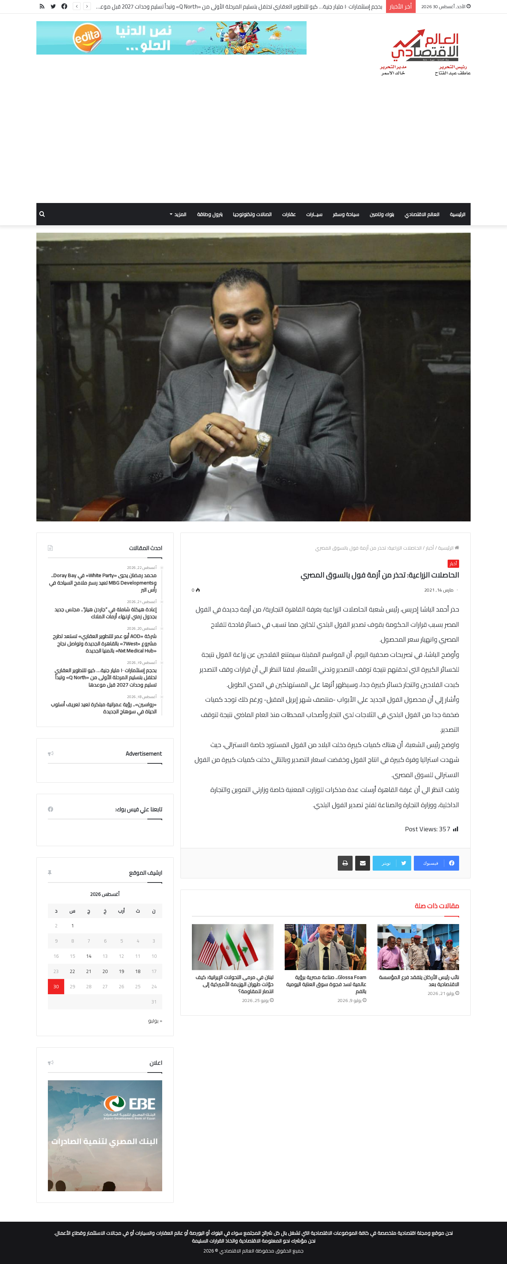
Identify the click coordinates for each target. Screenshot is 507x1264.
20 (105, 971)
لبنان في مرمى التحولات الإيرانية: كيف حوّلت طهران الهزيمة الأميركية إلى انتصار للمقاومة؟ (235, 984)
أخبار (430, 547)
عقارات (289, 214)
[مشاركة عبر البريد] (362, 863)
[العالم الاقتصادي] (425, 53)
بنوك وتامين (382, 214)
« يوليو (155, 1020)
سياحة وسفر (346, 214)
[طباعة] (345, 863)
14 (88, 956)
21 (88, 971)
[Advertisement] (253, 147)
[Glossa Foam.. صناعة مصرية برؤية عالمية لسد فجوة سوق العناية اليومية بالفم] (325, 947)
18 (137, 971)
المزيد (180, 214)
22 (72, 971)
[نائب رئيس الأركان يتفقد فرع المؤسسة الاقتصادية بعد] (418, 947)
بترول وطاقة (210, 214)
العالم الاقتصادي (422, 214)
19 (121, 971)
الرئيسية (457, 214)
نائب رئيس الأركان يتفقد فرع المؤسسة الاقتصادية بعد (419, 980)
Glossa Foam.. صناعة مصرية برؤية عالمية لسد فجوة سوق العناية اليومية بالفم (326, 984)
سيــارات (314, 214)
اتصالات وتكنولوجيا (252, 214)
